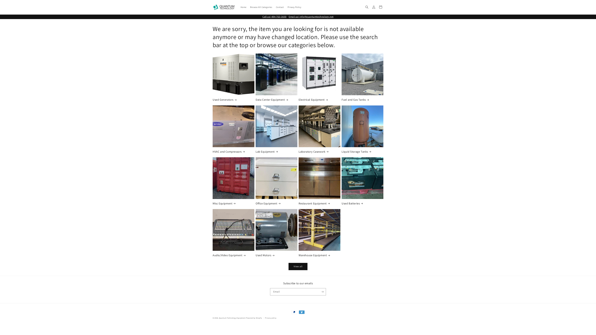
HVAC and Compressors (227, 151)
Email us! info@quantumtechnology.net (311, 16)
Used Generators (223, 99)
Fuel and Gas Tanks (354, 99)
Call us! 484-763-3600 (274, 16)
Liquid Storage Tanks (355, 151)
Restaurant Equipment (313, 203)
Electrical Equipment (312, 99)
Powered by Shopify (254, 318)
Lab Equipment (265, 151)
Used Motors (263, 255)
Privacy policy (270, 318)
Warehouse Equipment (313, 255)
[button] (366, 7)
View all (298, 266)
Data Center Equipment (270, 99)
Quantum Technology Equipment (232, 318)
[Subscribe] (322, 291)
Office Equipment (266, 203)
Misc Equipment (222, 203)
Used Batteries (351, 203)
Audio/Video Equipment (227, 255)
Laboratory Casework (312, 151)
